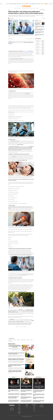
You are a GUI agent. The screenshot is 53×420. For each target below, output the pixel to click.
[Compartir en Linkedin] (30, 38)
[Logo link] (26, 6)
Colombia (18, 3)
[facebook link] (10, 408)
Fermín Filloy (12, 18)
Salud (9, 9)
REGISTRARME (46, 3)
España (20, 3)
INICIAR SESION (50, 3)
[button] (1, 3)
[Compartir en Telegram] (31, 38)
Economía (42, 3)
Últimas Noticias (33, 3)
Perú (24, 3)
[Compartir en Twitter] (28, 38)
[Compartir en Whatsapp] (25, 38)
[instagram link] (13, 408)
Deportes (37, 3)
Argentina (11, 3)
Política (39, 3)
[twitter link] (11, 408)
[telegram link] (11, 409)
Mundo (30, 3)
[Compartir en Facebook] (27, 38)
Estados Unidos (14, 3)
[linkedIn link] (13, 409)
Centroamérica (27, 3)
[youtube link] (10, 409)
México (22, 3)
